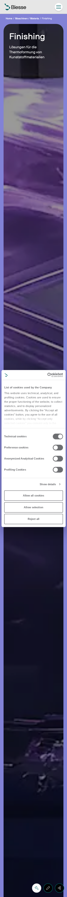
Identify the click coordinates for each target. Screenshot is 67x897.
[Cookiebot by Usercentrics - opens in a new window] (48, 375)
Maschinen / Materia (27, 18)
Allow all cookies (33, 495)
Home (9, 18)
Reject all (33, 518)
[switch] (58, 447)
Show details (48, 484)
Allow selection (33, 507)
